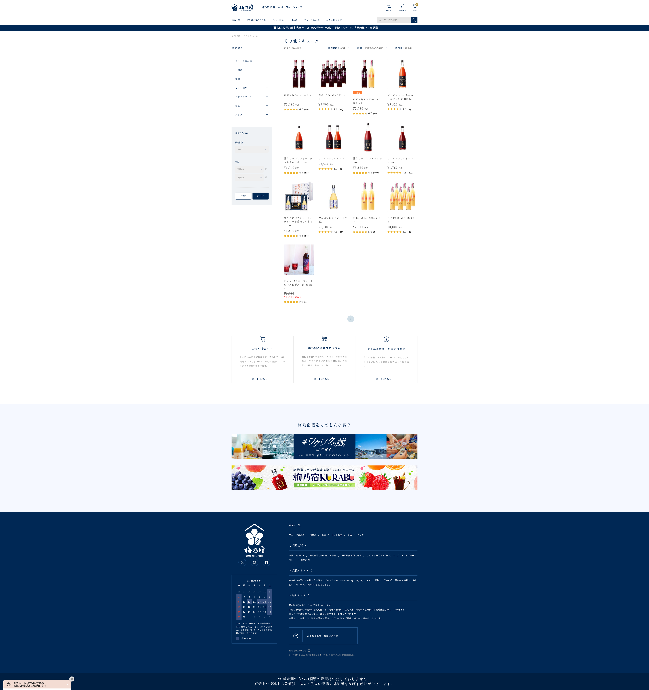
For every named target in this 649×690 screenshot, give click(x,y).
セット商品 (278, 20)
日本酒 (294, 20)
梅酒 (324, 534)
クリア (243, 196)
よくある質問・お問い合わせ (381, 555)
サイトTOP (236, 36)
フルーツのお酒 (312, 20)
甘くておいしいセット (331, 158)
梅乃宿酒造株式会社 (298, 650)
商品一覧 (236, 20)
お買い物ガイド (334, 20)
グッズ (360, 534)
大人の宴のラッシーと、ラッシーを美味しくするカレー (298, 221)
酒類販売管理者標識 (352, 555)
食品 (349, 534)
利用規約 (305, 559)
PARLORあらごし (256, 20)
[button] (37, 684)
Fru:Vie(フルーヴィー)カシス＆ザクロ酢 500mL (298, 284)
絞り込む (260, 196)
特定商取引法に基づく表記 (323, 555)
